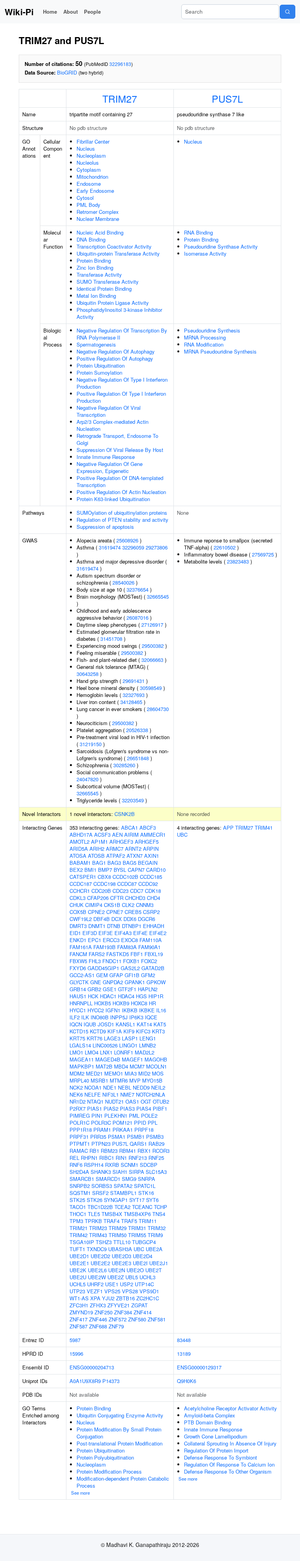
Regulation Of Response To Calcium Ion (229, 1464)
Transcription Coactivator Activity (114, 246)
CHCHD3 (135, 897)
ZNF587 (79, 1326)
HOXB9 (120, 1003)
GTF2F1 (127, 989)
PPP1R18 (81, 1129)
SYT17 (137, 1200)
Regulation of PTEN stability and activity (122, 519)
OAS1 (132, 1101)
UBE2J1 (158, 1263)
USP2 (126, 1284)
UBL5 (131, 1277)
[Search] (287, 12)
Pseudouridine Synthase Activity (221, 246)
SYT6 (152, 1200)
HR (152, 1003)
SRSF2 (100, 1193)
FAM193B (104, 947)
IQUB (90, 1024)
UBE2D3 (121, 1256)
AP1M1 (99, 841)
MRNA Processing (205, 337)
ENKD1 (78, 940)
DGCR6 (146, 919)
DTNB (113, 926)
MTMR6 (119, 1080)
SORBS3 (101, 1185)
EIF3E (105, 933)
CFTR (116, 897)
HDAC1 (108, 996)
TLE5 (94, 1214)
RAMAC (79, 1150)
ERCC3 (111, 940)
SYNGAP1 (116, 1200)
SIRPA (136, 1171)
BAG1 (99, 862)
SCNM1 (129, 1164)
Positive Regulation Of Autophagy (115, 358)
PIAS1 (94, 1108)
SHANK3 (101, 1171)
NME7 (127, 1094)
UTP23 (77, 1291)
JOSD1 (106, 1024)
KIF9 (128, 1031)
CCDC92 (148, 883)
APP (228, 827)
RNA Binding (198, 232)
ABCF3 (147, 827)
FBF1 (136, 954)
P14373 (111, 1381)
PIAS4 (143, 1108)
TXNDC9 (97, 1249)
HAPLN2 (147, 989)
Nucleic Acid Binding (100, 232)
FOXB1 (131, 961)
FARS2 (97, 954)
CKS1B (112, 905)
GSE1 (109, 989)
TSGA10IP (82, 1242)
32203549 (133, 800)
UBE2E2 (100, 1263)
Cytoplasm (89, 169)
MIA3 (131, 1073)
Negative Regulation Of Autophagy (116, 351)
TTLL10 (121, 1242)
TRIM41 (264, 827)
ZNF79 (116, 1326)
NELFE (92, 1094)
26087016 (137, 617)
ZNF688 (98, 1326)
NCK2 (76, 1087)
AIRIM (131, 834)
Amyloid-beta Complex (209, 1415)
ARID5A (79, 848)
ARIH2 (96, 848)
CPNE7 (114, 912)
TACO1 (78, 1207)
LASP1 (130, 1038)
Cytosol (85, 197)
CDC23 (120, 890)
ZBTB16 (125, 1298)
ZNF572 (118, 1319)
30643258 (87, 673)
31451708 (111, 638)
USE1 (111, 1284)
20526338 (137, 730)
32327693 (134, 695)
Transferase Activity (99, 274)
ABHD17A (81, 834)
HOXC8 (139, 1003)
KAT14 (144, 1024)
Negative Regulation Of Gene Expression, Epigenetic (110, 467)
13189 (184, 1353)
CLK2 (128, 905)
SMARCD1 (108, 1178)
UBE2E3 (121, 1263)
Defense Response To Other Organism (227, 1471)
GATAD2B (152, 968)
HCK (93, 996)
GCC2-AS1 (82, 975)
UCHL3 (147, 1277)
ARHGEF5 (147, 841)
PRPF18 (144, 1129)
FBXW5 (78, 961)
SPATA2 (123, 1185)
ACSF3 (102, 834)
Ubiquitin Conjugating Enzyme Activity (120, 1415)
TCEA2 (122, 1207)
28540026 (123, 582)
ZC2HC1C (147, 1298)
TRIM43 (98, 1235)
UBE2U (78, 1277)
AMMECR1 (153, 834)
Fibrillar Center (93, 141)
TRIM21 (79, 1228)
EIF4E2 (157, 933)
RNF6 (76, 1164)
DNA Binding (91, 239)
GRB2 (94, 989)
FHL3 (95, 961)
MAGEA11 (82, 1059)
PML (134, 1115)
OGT (146, 1101)
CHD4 (153, 897)
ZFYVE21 (118, 1305)
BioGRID (67, 72)
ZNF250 (103, 1312)
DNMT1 (96, 926)
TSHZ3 (104, 1242)
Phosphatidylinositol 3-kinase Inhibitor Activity (119, 313)
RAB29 (156, 1143)
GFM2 (148, 975)
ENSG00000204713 (92, 1367)
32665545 (158, 596)
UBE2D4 (142, 1256)
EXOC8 (129, 940)
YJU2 (108, 1298)
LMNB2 (147, 1045)
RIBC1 (106, 1157)
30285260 (124, 765)
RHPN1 (89, 1157)
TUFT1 (77, 1249)
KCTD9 (98, 1031)
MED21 (94, 1073)
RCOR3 (161, 1150)
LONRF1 (123, 1052)
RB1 (94, 1150)
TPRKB (93, 1221)
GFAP (116, 975)
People (92, 11)
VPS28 (130, 1291)
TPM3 (76, 1221)
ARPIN (151, 848)
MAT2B (104, 1066)
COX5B (78, 912)
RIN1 (121, 1157)
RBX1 (144, 1150)
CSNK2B (124, 814)
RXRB (112, 1164)
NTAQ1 (95, 1101)
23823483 (238, 561)
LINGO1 (128, 1045)
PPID (140, 1122)
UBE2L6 (97, 1270)
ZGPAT (139, 1305)
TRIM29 (118, 1228)
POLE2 (149, 1115)
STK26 (94, 1200)
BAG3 (114, 862)
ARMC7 (114, 848)
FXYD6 (78, 968)
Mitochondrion (92, 176)
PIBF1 (160, 1108)
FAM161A (81, 947)
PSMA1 (116, 1136)
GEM (102, 975)
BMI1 (90, 869)
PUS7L (227, 98)
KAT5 (160, 1024)
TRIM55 (137, 1235)
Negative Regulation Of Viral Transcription (109, 411)
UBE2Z (115, 1277)
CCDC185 (151, 876)
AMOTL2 (79, 841)
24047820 (87, 779)
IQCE (151, 1017)
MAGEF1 (132, 1059)
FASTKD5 (117, 954)
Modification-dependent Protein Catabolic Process (123, 1482)
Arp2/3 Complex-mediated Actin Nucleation (112, 425)
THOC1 (78, 1214)
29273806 (157, 547)
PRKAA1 (122, 1129)
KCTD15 (79, 1031)
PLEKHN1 (115, 1115)
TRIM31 (137, 1228)
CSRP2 (151, 912)
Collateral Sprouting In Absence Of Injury (230, 1443)
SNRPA (146, 1178)
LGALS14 (80, 1045)
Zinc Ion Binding (95, 267)
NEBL (124, 1087)
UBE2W (97, 1277)
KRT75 (77, 1038)
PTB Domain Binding (207, 1422)
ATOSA (78, 855)
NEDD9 (141, 1087)
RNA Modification (203, 344)
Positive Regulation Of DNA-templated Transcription (120, 481)
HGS (141, 996)
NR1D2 (78, 1101)
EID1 (75, 933)
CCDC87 (127, 883)
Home (50, 11)
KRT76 (94, 1038)
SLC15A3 (156, 1171)
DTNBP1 (131, 926)
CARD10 (156, 869)
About (70, 11)
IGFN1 (112, 1010)
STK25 (77, 1200)
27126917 (152, 624)
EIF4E (140, 933)
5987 (75, 1340)
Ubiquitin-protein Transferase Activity (118, 253)
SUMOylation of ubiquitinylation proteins (122, 512)
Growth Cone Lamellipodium (215, 1436)
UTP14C (144, 1284)
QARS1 (138, 1143)
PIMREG (80, 1115)
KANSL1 (125, 1024)
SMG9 (129, 1178)
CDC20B (101, 890)
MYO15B (152, 1080)
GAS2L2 (130, 968)
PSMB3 (155, 1136)
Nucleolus (88, 162)
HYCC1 (78, 1010)
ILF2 (75, 1017)
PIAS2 (111, 1108)
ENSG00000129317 (199, 1367)
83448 (184, 1340)
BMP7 (105, 869)
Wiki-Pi (19, 11)
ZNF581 (157, 1319)
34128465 (131, 702)
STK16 (146, 1193)
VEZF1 (95, 1291)
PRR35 (98, 1136)
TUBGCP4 (144, 1242)
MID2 (144, 1073)
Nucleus (86, 148)
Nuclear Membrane (98, 218)
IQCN (76, 1024)
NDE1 (109, 1087)
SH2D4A (79, 1171)
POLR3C (101, 1122)
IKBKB (130, 1010)
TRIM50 (118, 1235)
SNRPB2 (80, 1185)
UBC (139, 1249)
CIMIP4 (93, 905)
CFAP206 (98, 897)
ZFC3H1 (79, 1305)
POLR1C (79, 1122)
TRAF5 (129, 1221)
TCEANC (142, 1207)
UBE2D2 (100, 1256)
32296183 (120, 63)
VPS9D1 (149, 1291)
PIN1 (97, 1115)
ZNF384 (123, 1312)
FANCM (78, 954)
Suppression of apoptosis (105, 526)
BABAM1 (80, 862)
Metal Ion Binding (96, 295)
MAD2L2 (144, 1052)
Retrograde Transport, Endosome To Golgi (117, 439)
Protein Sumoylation (99, 372)
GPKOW (156, 982)
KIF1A (114, 1031)
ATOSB (96, 855)
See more (80, 1493)
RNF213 (138, 1157)
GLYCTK (79, 982)
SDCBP (148, 1164)
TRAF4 (112, 1221)
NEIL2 (158, 1087)
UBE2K (78, 1270)
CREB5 (133, 912)
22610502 (225, 547)
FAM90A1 (149, 947)
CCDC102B (125, 876)
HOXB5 (102, 1003)
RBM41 (127, 1150)
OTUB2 (161, 1101)
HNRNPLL (81, 1003)
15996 (76, 1353)
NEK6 (76, 1094)
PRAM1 (102, 1129)
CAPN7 (136, 869)
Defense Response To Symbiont (220, 1457)
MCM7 (137, 1066)
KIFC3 (143, 1031)
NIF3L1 (110, 1094)
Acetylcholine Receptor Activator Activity (230, 1408)
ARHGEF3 (121, 841)
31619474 (110, 547)
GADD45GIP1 (103, 968)
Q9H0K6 (186, 1381)
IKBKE (147, 1010)
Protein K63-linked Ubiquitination (113, 499)
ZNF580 (137, 1319)
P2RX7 (78, 1108)
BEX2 (76, 869)
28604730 (158, 709)
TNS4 (158, 1214)
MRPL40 (79, 1080)
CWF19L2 (81, 919)
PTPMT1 (80, 1143)
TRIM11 (148, 1221)
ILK (85, 1017)
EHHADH (153, 926)
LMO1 (76, 1052)
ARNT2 (133, 848)
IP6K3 (136, 1017)
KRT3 (158, 1031)
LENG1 (147, 1038)
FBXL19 (154, 954)
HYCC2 (96, 1010)
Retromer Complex (98, 211)
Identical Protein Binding (104, 288)
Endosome (89, 183)
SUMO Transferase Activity (108, 281)
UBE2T (153, 1270)
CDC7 (136, 890)
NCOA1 (93, 1087)
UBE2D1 (79, 1256)
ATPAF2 (115, 855)
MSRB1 (99, 1080)
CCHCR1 (80, 890)
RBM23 (109, 1150)
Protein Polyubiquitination (105, 1457)
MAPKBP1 (82, 1066)
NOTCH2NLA (150, 1094)
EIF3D (89, 933)
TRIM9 (155, 1235)
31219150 (91, 744)
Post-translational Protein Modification (119, 1443)
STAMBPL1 (123, 1193)
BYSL (120, 869)
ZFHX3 (98, 1305)
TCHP (160, 1207)
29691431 (134, 680)
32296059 (133, 547)
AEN (117, 834)
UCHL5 (78, 1284)
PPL (152, 1122)
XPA (95, 1298)
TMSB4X (112, 1214)
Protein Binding (94, 260)
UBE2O (135, 1270)
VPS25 (112, 1291)
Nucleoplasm (91, 155)
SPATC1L (144, 1185)
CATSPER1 (83, 876)
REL (74, 1157)
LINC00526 (105, 1045)
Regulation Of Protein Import (216, 1450)
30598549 (151, 688)
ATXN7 (135, 855)
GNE (95, 982)
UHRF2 (95, 1284)
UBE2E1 (79, 1263)
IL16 (161, 1010)
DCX (116, 919)
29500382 (153, 645)
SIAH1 (119, 1171)
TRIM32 (157, 1228)
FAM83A (127, 947)
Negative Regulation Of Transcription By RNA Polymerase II (122, 334)
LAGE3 (112, 1038)
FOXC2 (149, 961)
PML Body (88, 204)
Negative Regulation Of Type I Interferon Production (122, 383)
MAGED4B (107, 1059)
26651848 (138, 758)
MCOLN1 (156, 1066)
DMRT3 (78, 926)
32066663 (152, 659)
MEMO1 (113, 1073)
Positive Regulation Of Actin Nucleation (121, 492)
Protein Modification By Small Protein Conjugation (119, 1433)
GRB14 (78, 989)
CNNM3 (145, 905)
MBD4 (121, 1066)
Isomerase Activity (205, 253)
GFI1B (132, 975)
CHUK (77, 905)
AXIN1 (151, 855)
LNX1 (106, 1052)
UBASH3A (120, 1249)
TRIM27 (119, 98)
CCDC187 (81, 883)
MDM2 (77, 1073)
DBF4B (101, 919)
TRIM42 (79, 1235)
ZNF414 (143, 1312)
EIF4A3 (123, 933)
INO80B (100, 1017)
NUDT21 (114, 1101)
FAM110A (150, 940)
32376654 (137, 589)
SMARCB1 (82, 1178)
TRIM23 (98, 1228)
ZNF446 (98, 1319)
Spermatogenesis (96, 344)
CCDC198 (104, 883)
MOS (158, 1073)
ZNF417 (79, 1319)
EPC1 (94, 940)
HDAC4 (126, 996)
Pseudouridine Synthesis (212, 330)
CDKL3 (78, 897)
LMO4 (91, 1052)
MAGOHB (156, 1059)
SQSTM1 (80, 1193)
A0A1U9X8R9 (85, 1381)
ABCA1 (129, 827)
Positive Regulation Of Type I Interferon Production (121, 397)
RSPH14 (94, 1164)
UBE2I (140, 1263)
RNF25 (156, 1157)
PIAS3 (127, 1108)
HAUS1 (78, 996)
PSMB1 (136, 1136)
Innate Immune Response (106, 456)
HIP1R (155, 996)
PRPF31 (79, 1136)
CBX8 (104, 876)
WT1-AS (79, 1298)
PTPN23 (101, 1143)
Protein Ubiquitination (101, 365)
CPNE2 (96, 912)
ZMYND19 (81, 1312)
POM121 (122, 1122)
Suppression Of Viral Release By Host (120, 449)
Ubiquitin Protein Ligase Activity (113, 302)
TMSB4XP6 (137, 1214)
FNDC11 (111, 961)
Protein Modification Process (109, 1471)
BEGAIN (147, 862)
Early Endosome (95, 190)
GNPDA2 (113, 982)
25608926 (127, 540)
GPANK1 (135, 982)
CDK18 (153, 890)
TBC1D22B (100, 1207)
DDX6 (129, 919)
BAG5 (129, 862)
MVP (135, 1080)
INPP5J (119, 1017)
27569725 (263, 554)
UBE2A (154, 1249)
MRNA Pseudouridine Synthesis (220, 351)
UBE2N (116, 1270)
